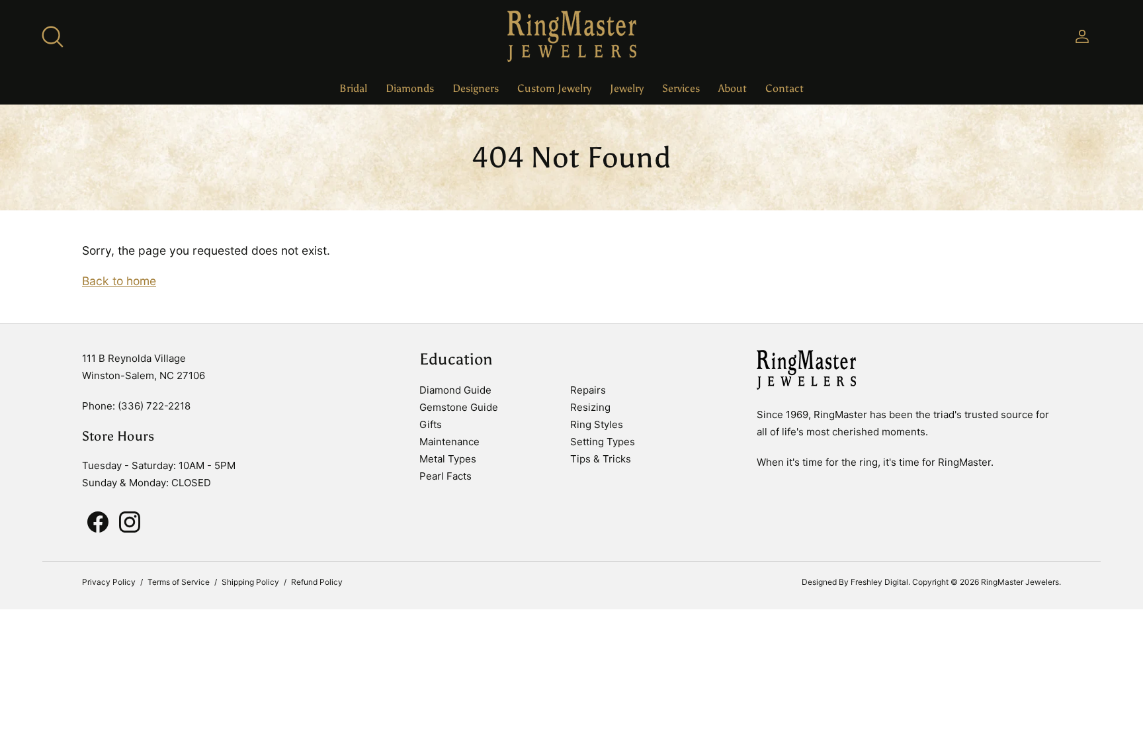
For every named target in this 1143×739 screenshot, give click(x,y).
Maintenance (449, 441)
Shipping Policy (250, 582)
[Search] (52, 36)
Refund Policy (317, 582)
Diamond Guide (455, 390)
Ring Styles (596, 424)
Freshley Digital (879, 582)
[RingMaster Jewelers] (571, 36)
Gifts (430, 424)
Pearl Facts (445, 476)
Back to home (119, 281)
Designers (475, 88)
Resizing (590, 407)
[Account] (1079, 36)
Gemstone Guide (458, 407)
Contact (784, 88)
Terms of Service (179, 582)
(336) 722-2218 (154, 406)
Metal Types (447, 459)
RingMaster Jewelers (1020, 582)
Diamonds (410, 88)
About (732, 88)
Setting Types (602, 441)
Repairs (588, 390)
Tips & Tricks (600, 459)
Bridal (353, 88)
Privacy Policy (109, 582)
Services (681, 88)
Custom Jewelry (554, 88)
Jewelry (627, 88)
